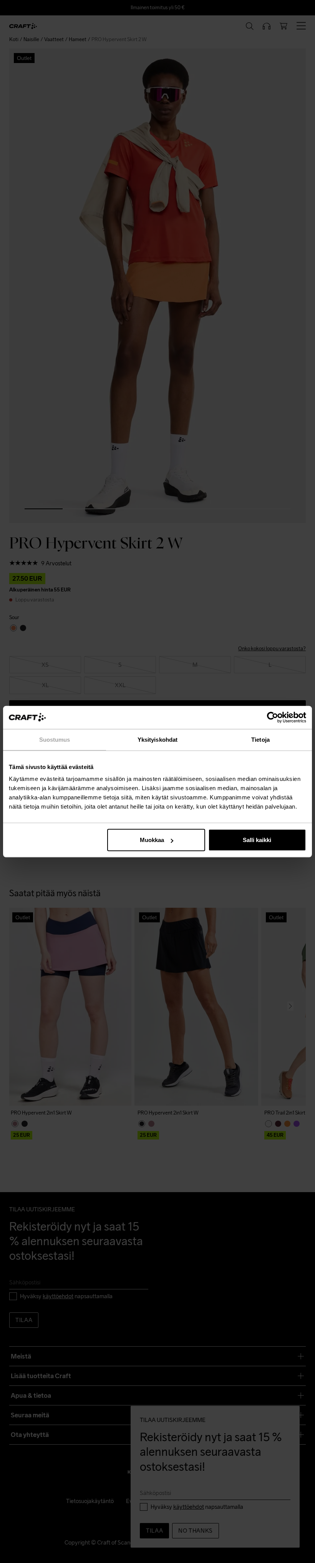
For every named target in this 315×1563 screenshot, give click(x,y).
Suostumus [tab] (54, 739)
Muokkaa (152, 840)
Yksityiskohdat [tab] (157, 739)
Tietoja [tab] (260, 739)
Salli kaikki (257, 840)
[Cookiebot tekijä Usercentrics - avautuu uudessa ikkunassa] (272, 717)
